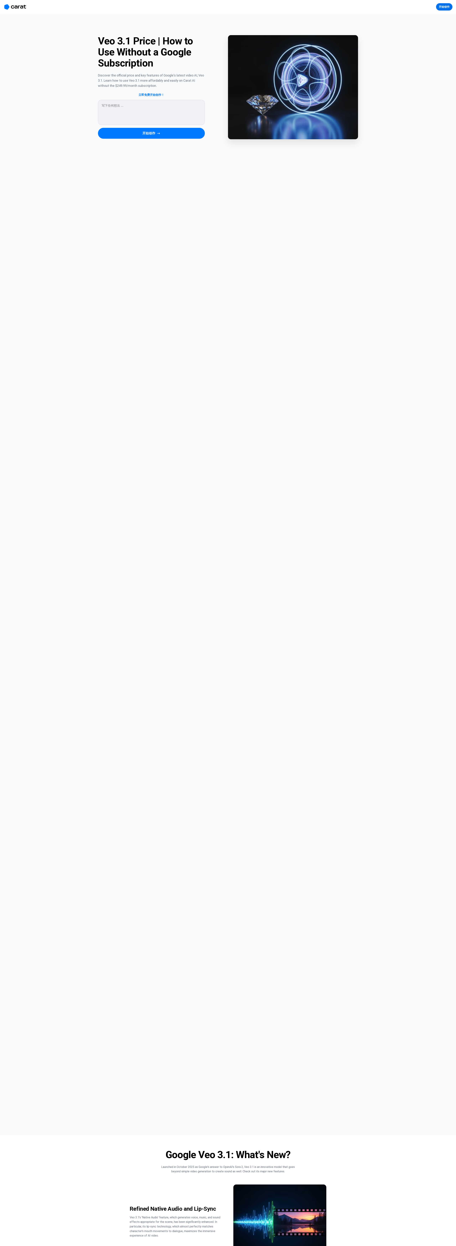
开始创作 (151, 133)
